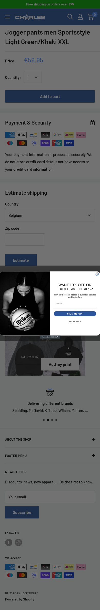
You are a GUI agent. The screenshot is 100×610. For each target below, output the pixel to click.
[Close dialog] (97, 274)
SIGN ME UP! (75, 314)
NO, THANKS (75, 322)
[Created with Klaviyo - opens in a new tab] (50, 337)
